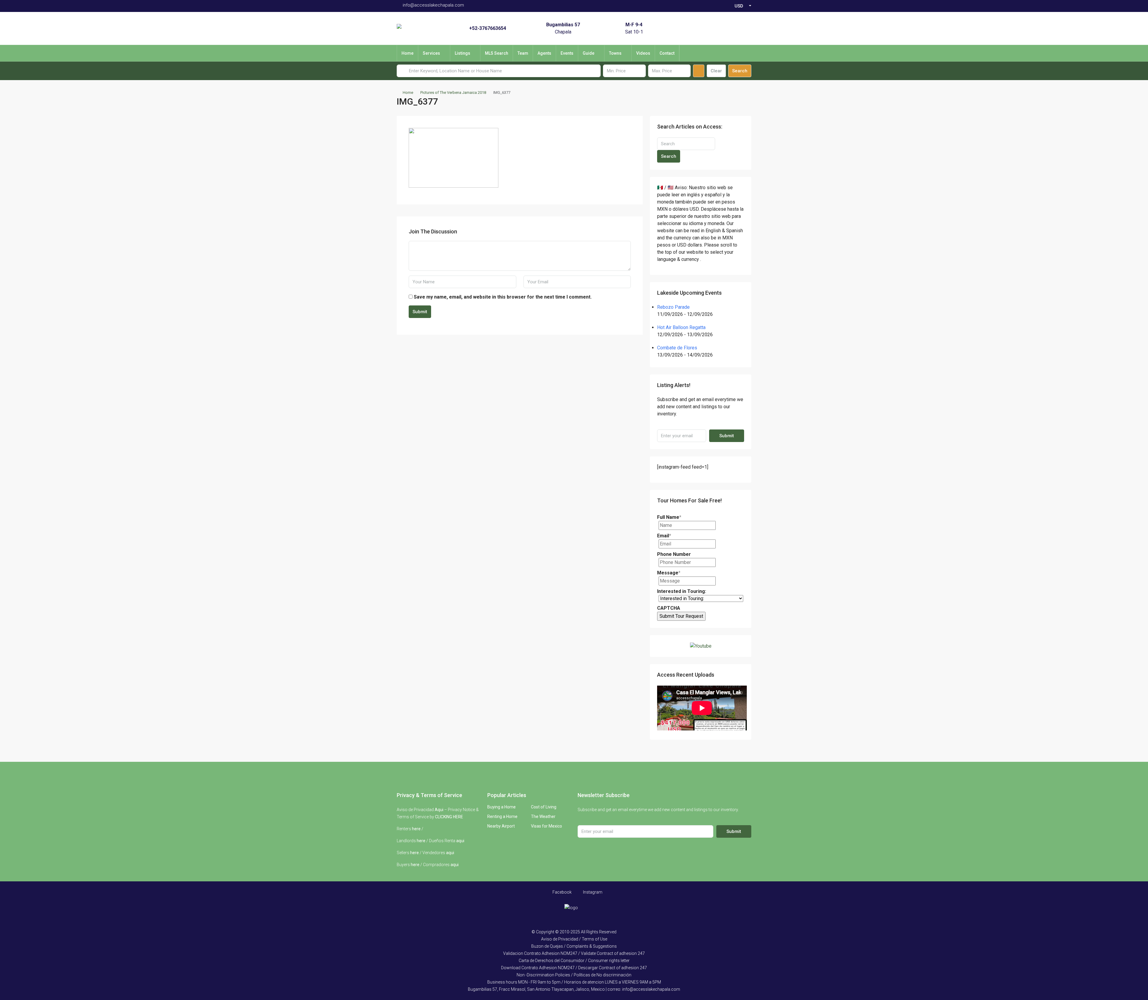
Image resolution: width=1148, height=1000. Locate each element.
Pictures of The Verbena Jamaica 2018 (453, 92)
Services (431, 53)
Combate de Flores (677, 348)
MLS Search (496, 53)
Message (668, 573)
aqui (460, 840)
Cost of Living (543, 807)
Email (664, 536)
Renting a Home (502, 816)
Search (739, 71)
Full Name (669, 517)
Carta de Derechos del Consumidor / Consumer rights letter (574, 960)
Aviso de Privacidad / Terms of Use (574, 939)
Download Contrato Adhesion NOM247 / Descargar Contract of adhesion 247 (574, 967)
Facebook (562, 892)
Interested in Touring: (681, 591)
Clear (716, 71)
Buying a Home (501, 807)
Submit (420, 311)
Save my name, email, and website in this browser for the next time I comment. (503, 297)
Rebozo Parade (673, 307)
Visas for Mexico (546, 826)
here (416, 828)
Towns (615, 53)
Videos (643, 53)
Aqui (439, 809)
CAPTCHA (668, 608)
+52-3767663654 (487, 28)
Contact (667, 53)
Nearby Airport (501, 826)
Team (522, 53)
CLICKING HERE (449, 816)
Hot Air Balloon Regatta (681, 327)
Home (407, 53)
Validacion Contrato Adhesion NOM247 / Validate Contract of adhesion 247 (574, 953)
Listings (462, 53)
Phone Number (674, 554)
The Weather (543, 816)
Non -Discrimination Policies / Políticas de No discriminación (574, 975)
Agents (544, 53)
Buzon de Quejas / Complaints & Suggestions (574, 946)
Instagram (592, 892)
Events (567, 53)
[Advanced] (698, 71)
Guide (588, 53)
